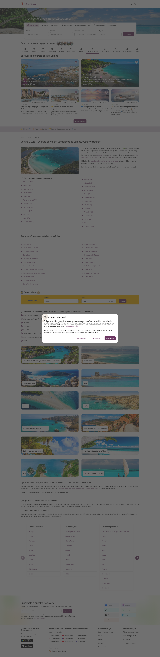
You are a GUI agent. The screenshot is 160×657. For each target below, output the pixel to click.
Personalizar (96, 338)
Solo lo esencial (81, 338)
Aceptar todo (110, 338)
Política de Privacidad (72, 327)
